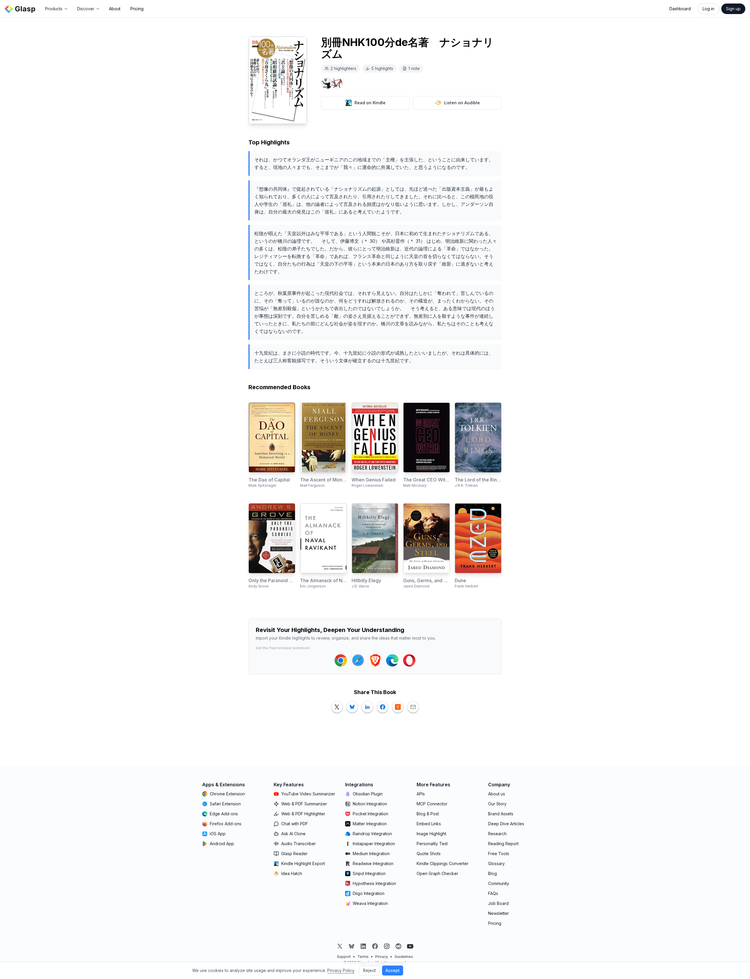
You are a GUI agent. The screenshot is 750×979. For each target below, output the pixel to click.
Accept (393, 970)
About (114, 8)
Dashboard (680, 8)
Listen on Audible (462, 102)
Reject (369, 970)
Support (344, 956)
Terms (363, 956)
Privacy (381, 956)
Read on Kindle (370, 102)
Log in (708, 8)
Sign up (733, 8)
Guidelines (404, 956)
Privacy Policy (340, 970)
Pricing (137, 8)
